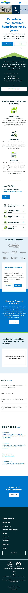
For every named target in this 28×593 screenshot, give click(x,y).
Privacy (14, 571)
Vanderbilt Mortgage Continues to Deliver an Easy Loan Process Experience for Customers (14, 435)
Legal (14, 574)
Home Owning (6, 526)
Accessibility (14, 589)
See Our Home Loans (14, 89)
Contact (4, 548)
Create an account (15, 48)
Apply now (17, 285)
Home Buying (6, 522)
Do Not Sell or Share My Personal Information (14, 576)
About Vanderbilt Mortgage (10, 529)
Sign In (20, 44)
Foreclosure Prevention (14, 587)
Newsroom (5, 537)
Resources (5, 544)
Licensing (14, 584)
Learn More (24, 10)
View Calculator (14, 322)
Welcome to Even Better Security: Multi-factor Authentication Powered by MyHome (14, 446)
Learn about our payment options (12, 191)
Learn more (8, 285)
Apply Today (7, 44)
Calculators (5, 540)
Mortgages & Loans (8, 518)
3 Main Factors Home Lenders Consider (13, 463)
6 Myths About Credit (8, 456)
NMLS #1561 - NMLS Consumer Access (14, 568)
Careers (4, 533)
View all (6, 196)
